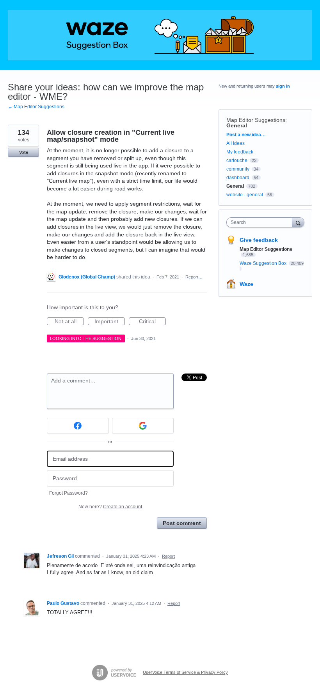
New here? (110, 506)
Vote (23, 152)
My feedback (239, 152)
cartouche (236, 160)
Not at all (69, 321)
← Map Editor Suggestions (36, 106)
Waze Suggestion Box (264, 263)
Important (109, 321)
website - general (244, 194)
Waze (246, 284)
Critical (152, 321)
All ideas (235, 143)
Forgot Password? (68, 493)
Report (168, 556)
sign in (283, 86)
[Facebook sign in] (78, 425)
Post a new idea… (246, 134)
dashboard (237, 177)
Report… (194, 277)
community (237, 169)
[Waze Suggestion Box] (160, 35)
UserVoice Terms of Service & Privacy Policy (185, 672)
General (236, 125)
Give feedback (259, 240)
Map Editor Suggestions (255, 120)
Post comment (182, 523)
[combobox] (261, 222)
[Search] (298, 222)
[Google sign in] (143, 425)
